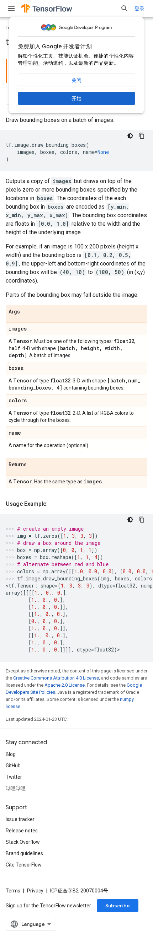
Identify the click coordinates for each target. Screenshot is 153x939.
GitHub (13, 765)
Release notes (22, 830)
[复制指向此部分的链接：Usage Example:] (55, 504)
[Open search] (124, 8)
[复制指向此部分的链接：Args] (27, 312)
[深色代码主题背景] (130, 135)
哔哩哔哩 (16, 788)
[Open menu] (11, 8)
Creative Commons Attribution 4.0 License (56, 678)
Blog (11, 754)
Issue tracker (20, 819)
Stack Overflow (23, 842)
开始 (76, 98)
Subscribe (117, 905)
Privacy (35, 891)
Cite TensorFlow (24, 865)
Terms (13, 891)
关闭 (76, 80)
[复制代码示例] (141, 135)
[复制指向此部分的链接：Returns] (34, 465)
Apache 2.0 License (64, 685)
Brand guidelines (24, 853)
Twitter (14, 777)
